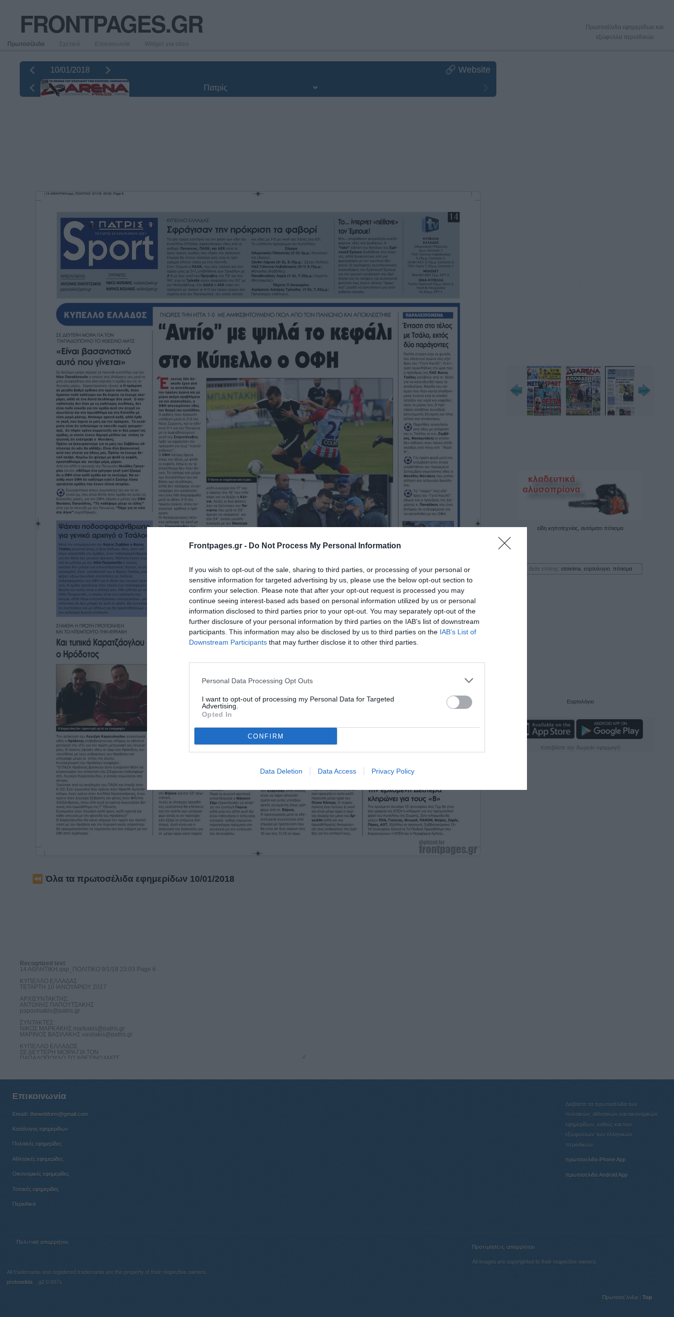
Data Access (337, 771)
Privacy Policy (393, 771)
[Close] (507, 546)
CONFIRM (266, 736)
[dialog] (337, 658)
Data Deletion (281, 771)
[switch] (459, 702)
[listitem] (337, 680)
